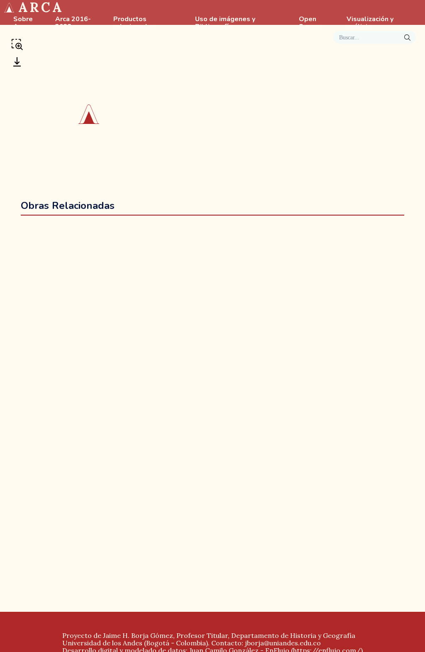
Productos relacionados (134, 23)
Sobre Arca (23, 23)
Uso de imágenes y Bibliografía (225, 23)
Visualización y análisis (370, 23)
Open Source (310, 23)
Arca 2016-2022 (73, 23)
